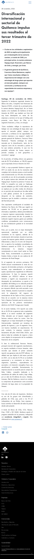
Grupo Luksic (5, 474)
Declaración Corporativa (8, 469)
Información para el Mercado (10, 525)
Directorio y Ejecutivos (8, 485)
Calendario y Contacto (8, 538)
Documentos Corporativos (9, 490)
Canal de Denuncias (7, 493)
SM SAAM (5, 514)
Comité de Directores (8, 487)
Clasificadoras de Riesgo (9, 535)
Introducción (5, 482)
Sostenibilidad (6, 546)
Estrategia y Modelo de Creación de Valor (14, 472)
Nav (3, 527)
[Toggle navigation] (29, 2)
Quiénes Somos (6, 466)
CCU (3, 504)
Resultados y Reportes (8, 522)
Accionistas (5, 530)
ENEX (3, 511)
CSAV (3, 506)
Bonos (3, 533)
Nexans (4, 509)
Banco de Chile (6, 501)
